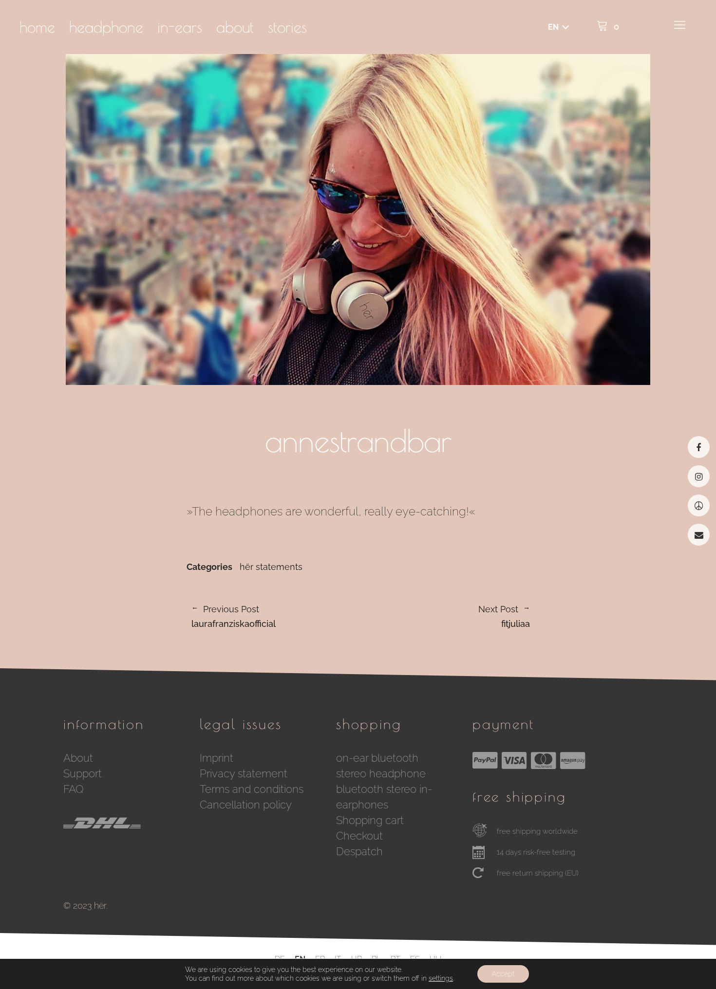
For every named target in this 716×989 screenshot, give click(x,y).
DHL (136, 831)
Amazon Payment (572, 760)
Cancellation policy (246, 804)
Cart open (606, 24)
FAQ (73, 789)
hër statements (271, 567)
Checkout (359, 835)
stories (287, 27)
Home (37, 27)
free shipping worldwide (537, 831)
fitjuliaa (444, 617)
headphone (106, 27)
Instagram (699, 476)
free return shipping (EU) (538, 873)
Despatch (359, 851)
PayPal (485, 760)
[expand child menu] (556, 28)
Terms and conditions (251, 789)
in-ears (179, 27)
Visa (514, 760)
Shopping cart (370, 820)
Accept (503, 974)
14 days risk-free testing (536, 852)
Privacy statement (243, 773)
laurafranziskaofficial (233, 617)
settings (441, 978)
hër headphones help (699, 505)
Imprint (216, 757)
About (235, 27)
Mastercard (543, 760)
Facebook (699, 447)
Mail (699, 535)
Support (82, 773)
